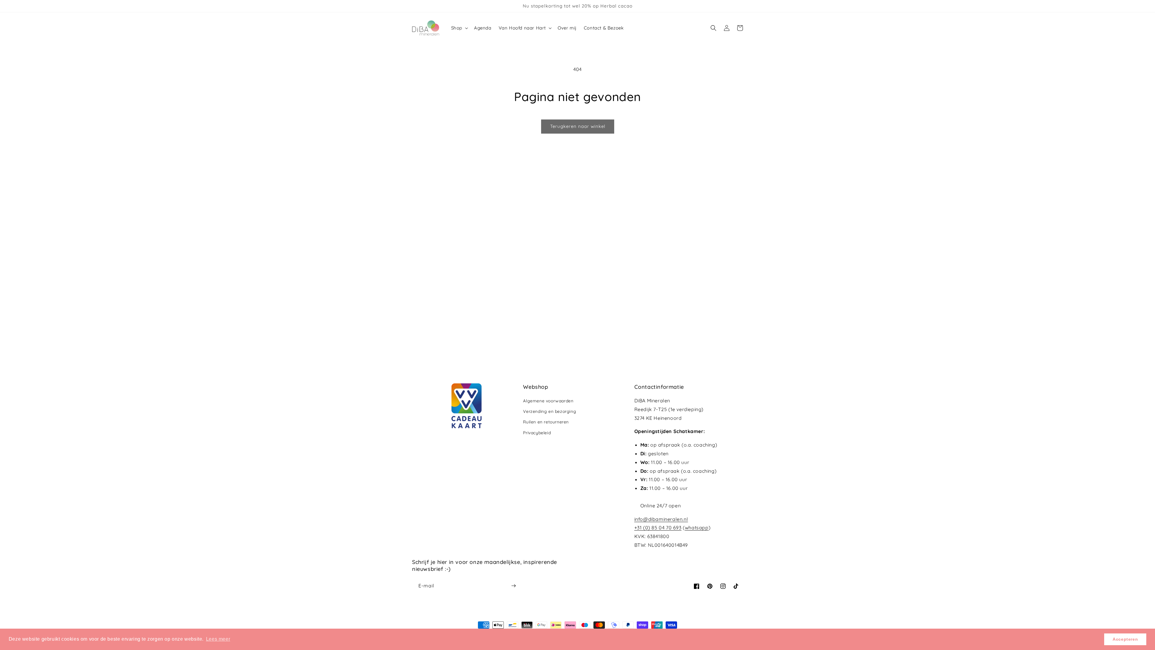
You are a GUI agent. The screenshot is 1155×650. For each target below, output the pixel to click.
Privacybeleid (537, 432)
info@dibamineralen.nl (661, 519)
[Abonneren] (513, 586)
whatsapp (697, 528)
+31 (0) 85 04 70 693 (658, 528)
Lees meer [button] (218, 639)
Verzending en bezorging (549, 411)
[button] (459, 28)
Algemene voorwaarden (548, 401)
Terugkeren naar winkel (577, 126)
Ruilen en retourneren (546, 422)
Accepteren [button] (1125, 639)
